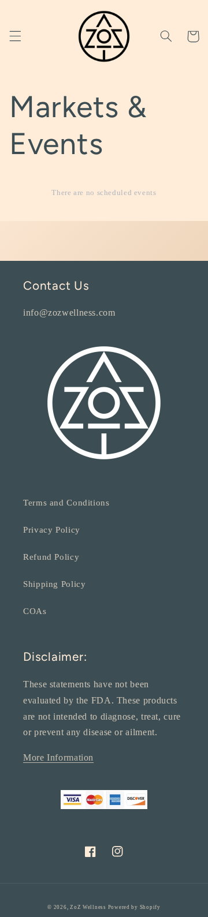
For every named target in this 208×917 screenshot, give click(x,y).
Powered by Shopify (134, 907)
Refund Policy (51, 557)
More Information (58, 757)
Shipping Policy (54, 584)
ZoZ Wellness (89, 907)
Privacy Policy (51, 529)
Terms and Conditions (66, 502)
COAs (35, 611)
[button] (15, 36)
